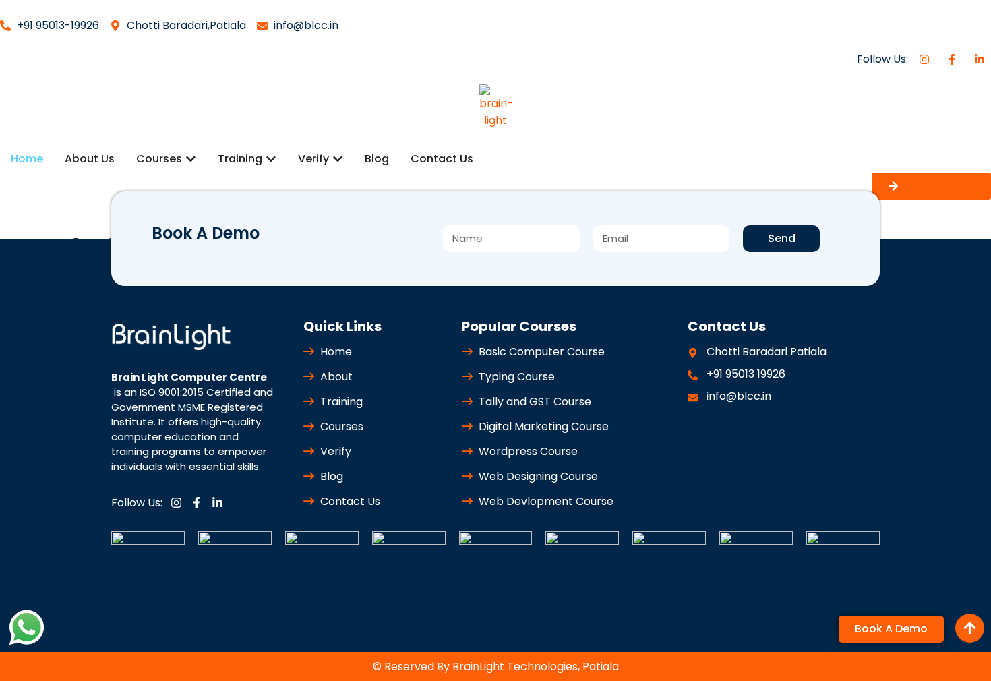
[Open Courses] (190, 159)
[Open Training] (271, 159)
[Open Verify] (337, 159)
